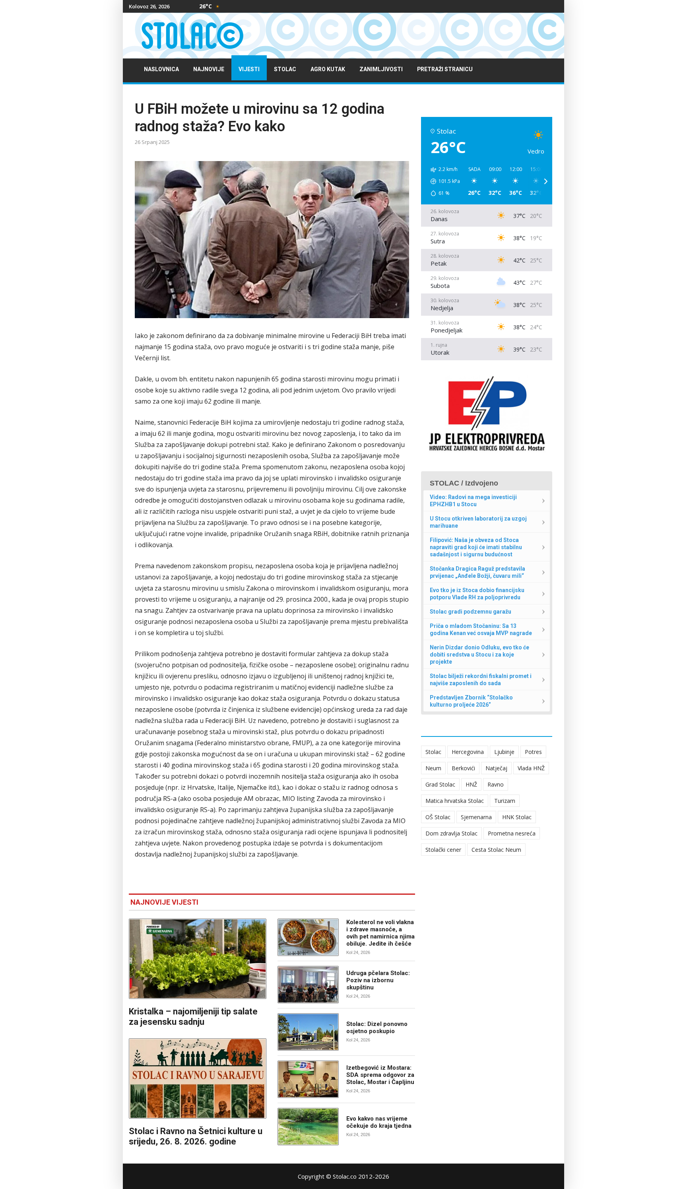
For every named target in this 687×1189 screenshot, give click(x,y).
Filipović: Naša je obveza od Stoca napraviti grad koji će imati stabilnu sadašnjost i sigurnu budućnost (476, 547)
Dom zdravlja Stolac (451, 833)
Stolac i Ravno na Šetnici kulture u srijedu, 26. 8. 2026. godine (195, 1136)
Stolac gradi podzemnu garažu (470, 611)
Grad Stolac (440, 784)
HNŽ (471, 784)
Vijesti (249, 69)
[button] (442, 181)
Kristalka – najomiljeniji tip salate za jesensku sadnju (193, 1016)
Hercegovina (468, 752)
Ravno (495, 784)
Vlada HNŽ (531, 768)
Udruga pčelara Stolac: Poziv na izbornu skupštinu (378, 980)
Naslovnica (161, 69)
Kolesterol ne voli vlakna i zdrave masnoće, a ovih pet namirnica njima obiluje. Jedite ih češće (380, 933)
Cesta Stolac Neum (496, 849)
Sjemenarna (476, 817)
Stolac (285, 69)
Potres (533, 752)
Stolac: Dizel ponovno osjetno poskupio (377, 1027)
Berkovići (463, 768)
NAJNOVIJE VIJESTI (164, 902)
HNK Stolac (517, 817)
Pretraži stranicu (445, 69)
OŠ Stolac (437, 817)
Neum (433, 768)
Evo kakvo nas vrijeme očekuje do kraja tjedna (378, 1122)
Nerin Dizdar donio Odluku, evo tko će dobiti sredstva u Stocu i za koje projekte (479, 654)
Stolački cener (443, 849)
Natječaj (496, 768)
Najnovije (208, 69)
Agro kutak (328, 69)
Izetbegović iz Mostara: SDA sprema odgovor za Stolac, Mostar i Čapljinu (380, 1075)
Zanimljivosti (381, 69)
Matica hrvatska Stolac (454, 800)
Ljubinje (504, 752)
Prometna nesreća (512, 833)
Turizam (504, 800)
